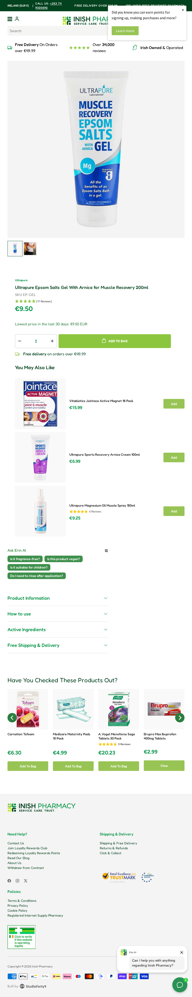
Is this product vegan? (63, 559)
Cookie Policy (17, 910)
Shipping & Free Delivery (118, 843)
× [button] (183, 10)
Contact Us (15, 843)
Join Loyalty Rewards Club (27, 848)
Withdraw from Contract (25, 868)
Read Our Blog (18, 858)
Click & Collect (110, 853)
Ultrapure (21, 280)
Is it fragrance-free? (25, 559)
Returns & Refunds (114, 848)
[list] (96, 149)
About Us (14, 863)
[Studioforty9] (26, 987)
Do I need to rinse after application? (36, 576)
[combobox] (96, 31)
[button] (100, 301)
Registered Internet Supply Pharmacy (35, 915)
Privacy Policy (17, 905)
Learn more (125, 30)
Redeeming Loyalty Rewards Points (33, 853)
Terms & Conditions (21, 900)
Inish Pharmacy (42, 966)
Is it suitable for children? (29, 567)
